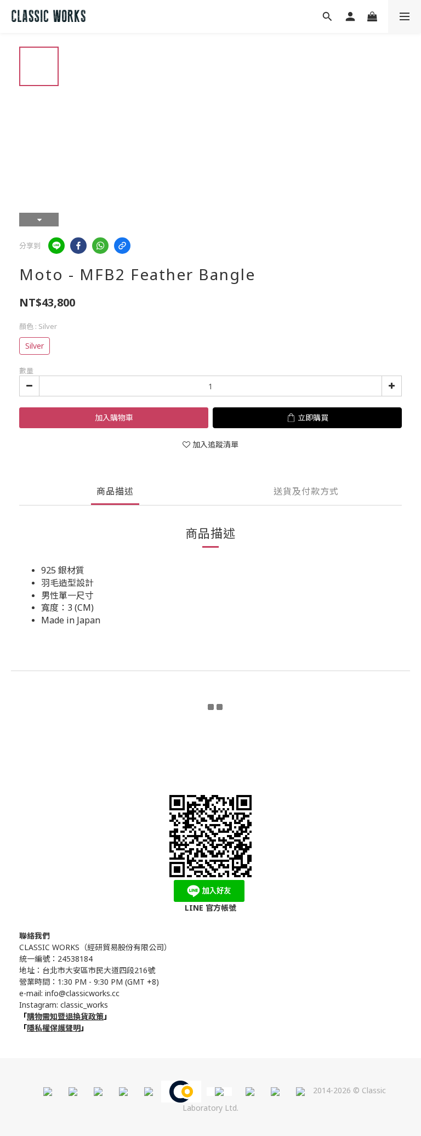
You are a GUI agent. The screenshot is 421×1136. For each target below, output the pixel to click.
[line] (56, 245)
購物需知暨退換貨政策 (65, 1016)
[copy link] (122, 245)
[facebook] (78, 245)
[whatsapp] (100, 245)
